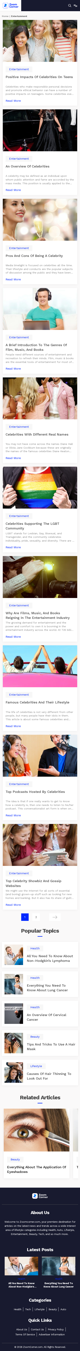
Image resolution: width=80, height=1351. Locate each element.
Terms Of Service (25, 1334)
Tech (28, 1309)
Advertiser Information (52, 1334)
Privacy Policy (56, 1329)
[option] (36, 1143)
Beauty (53, 1309)
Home (5, 16)
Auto (63, 1309)
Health (17, 1309)
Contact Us (37, 1329)
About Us (21, 1329)
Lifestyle (39, 1309)
